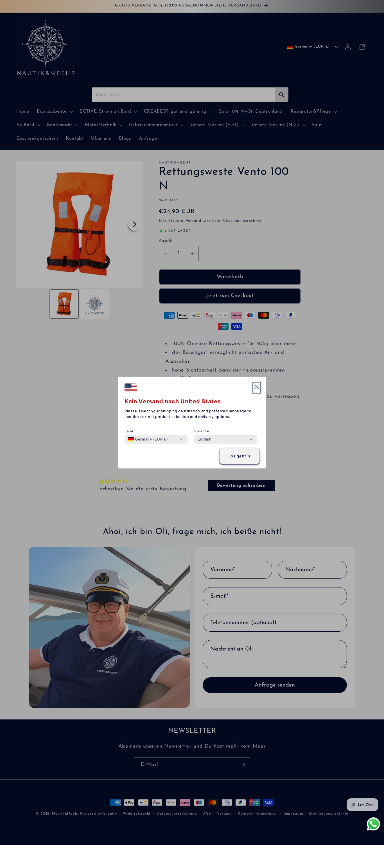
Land (129, 431)
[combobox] (148, 439)
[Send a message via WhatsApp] (373, 824)
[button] (256, 387)
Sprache (201, 431)
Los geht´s (240, 456)
